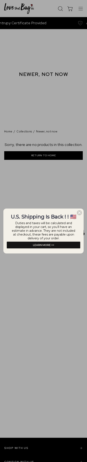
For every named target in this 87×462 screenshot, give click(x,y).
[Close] (79, 212)
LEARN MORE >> (43, 244)
